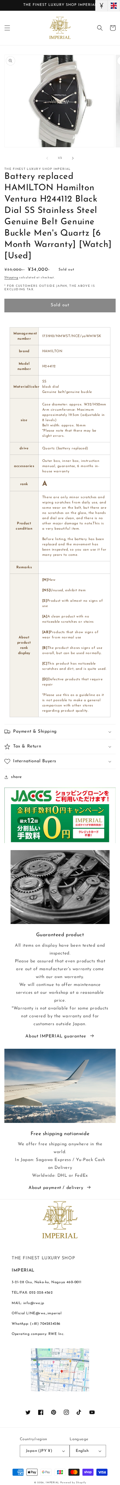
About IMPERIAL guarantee (55, 1036)
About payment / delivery (56, 1188)
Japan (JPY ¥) (39, 1451)
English (82, 1451)
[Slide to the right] (72, 158)
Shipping (11, 277)
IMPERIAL (52, 1483)
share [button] (16, 777)
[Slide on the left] (47, 158)
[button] (7, 28)
